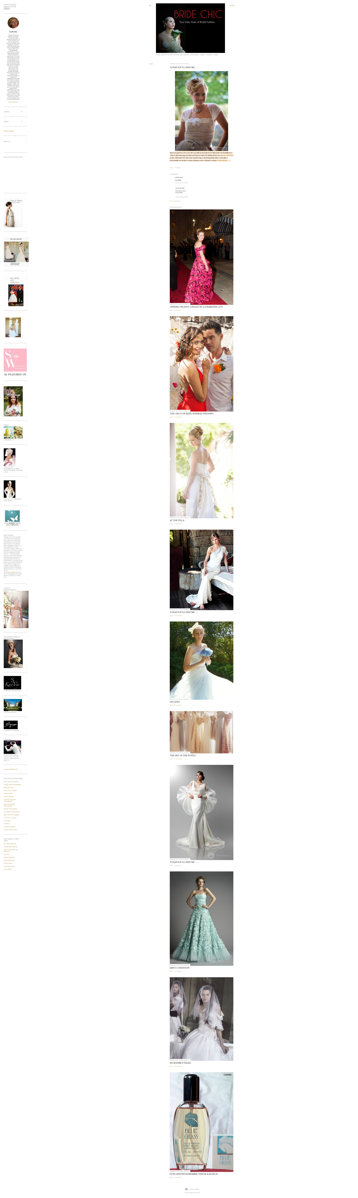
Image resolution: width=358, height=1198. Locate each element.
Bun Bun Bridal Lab (10, 844)
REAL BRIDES (185, 55)
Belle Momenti (8, 787)
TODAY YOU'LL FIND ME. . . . (184, 612)
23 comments (178, 1066)
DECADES (175, 701)
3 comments (177, 865)
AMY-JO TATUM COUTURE (170, 55)
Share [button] (151, 64)
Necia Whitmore (9, 860)
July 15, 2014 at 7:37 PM (181, 183)
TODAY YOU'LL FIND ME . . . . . (184, 862)
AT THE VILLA (177, 520)
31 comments (177, 523)
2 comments (177, 1177)
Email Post (177, 167)
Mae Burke (197, 1192)
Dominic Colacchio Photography (10, 800)
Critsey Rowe (8, 793)
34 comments (178, 759)
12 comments (177, 417)
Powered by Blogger (193, 1189)
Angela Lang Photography (12, 784)
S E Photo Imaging (10, 818)
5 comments (177, 971)
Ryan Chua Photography (12, 815)
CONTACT (209, 55)
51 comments (177, 310)
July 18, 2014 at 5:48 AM (181, 197)
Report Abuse (9, 131)
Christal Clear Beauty (10, 847)
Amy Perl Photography (11, 781)
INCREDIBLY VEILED (180, 1062)
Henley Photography (10, 809)
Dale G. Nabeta (9, 796)
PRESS (202, 55)
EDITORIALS (195, 55)
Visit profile (13, 102)
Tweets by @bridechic (11, 769)
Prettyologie (8, 863)
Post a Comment (175, 201)
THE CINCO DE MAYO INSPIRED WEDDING (192, 413)
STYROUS (7, 824)
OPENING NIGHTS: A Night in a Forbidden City (196, 306)
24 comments (178, 615)
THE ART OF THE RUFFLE (183, 755)
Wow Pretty (8, 869)
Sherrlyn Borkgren (10, 827)
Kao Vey (6, 854)
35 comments (178, 705)
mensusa (178, 188)
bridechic (13, 31)
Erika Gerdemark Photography (9, 805)
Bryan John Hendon (10, 790)
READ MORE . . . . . (224, 160)
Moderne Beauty (9, 857)
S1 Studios (7, 821)
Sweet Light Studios (10, 830)
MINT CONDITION (179, 967)
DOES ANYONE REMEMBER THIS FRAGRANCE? (194, 1173)
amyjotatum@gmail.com (12, 572)
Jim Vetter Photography (11, 812)
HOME (158, 55)
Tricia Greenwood (9, 866)
